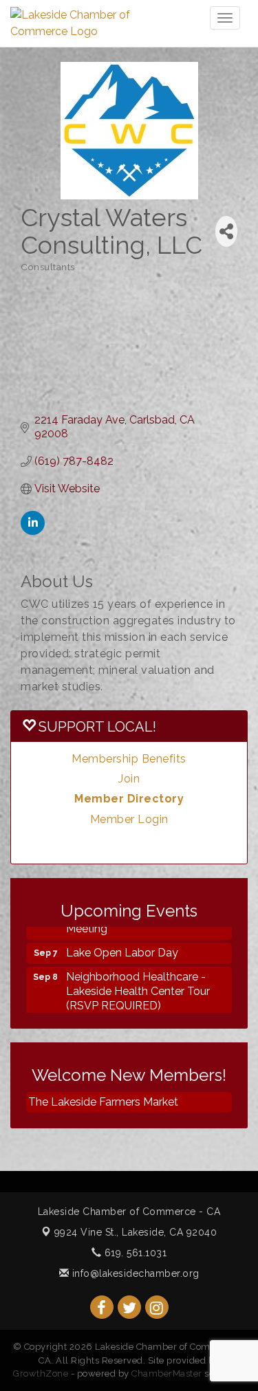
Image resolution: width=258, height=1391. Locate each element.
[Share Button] (226, 231)
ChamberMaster (166, 1373)
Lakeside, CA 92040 (135, 1232)
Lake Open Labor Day (122, 949)
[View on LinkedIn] (33, 531)
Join (129, 778)
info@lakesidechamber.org (134, 1273)
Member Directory (129, 798)
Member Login (129, 819)
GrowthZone (40, 1373)
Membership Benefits (129, 758)
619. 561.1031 (133, 1252)
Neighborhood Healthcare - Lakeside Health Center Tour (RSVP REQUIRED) (138, 988)
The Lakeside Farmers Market (103, 1101)
